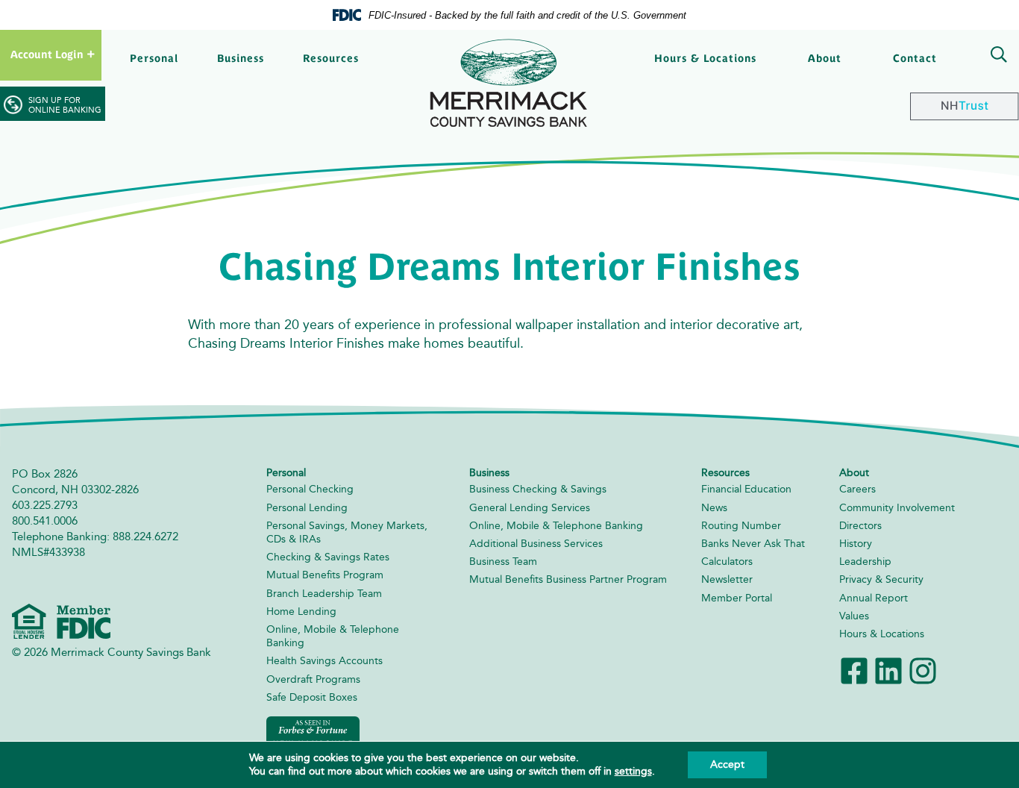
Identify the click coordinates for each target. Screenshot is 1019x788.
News (714, 507)
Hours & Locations (705, 58)
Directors (860, 525)
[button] (996, 56)
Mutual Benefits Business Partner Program (568, 579)
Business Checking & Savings (537, 489)
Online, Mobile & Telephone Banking (556, 525)
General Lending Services (529, 507)
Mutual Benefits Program (324, 575)
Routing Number (741, 525)
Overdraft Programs (313, 679)
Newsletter (727, 579)
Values (854, 616)
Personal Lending (307, 507)
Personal (154, 58)
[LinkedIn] (888, 670)
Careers (857, 489)
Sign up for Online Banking (64, 105)
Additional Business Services (536, 543)
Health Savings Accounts (324, 660)
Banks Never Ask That (753, 543)
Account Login (47, 54)
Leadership (865, 561)
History (855, 543)
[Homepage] (509, 83)
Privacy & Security (881, 579)
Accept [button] (727, 764)
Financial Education (746, 489)
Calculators (727, 561)
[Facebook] (854, 670)
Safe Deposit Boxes (311, 697)
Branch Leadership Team (324, 593)
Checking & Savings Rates (327, 557)
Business (240, 58)
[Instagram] (923, 670)
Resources (331, 58)
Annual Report (873, 598)
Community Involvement (897, 507)
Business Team (503, 561)
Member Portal (736, 598)
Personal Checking (310, 489)
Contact (915, 58)
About (824, 58)
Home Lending (301, 611)
